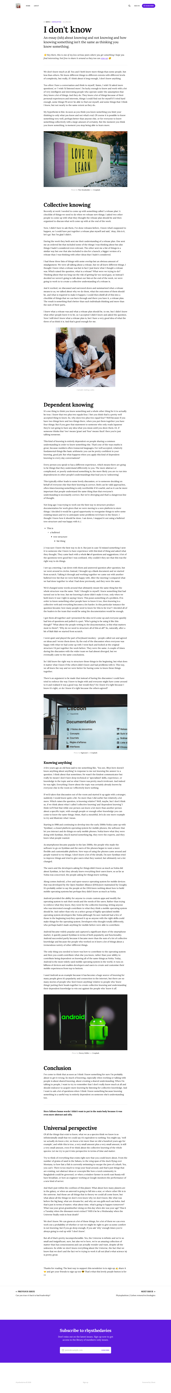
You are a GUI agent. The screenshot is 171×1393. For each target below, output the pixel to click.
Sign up (85, 1382)
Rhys (48, 22)
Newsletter (56, 22)
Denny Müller (84, 1053)
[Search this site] (129, 6)
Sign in (137, 6)
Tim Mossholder (84, 190)
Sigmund (84, 753)
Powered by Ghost (148, 1382)
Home (28, 6)
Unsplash (96, 190)
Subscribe (150, 6)
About (36, 6)
